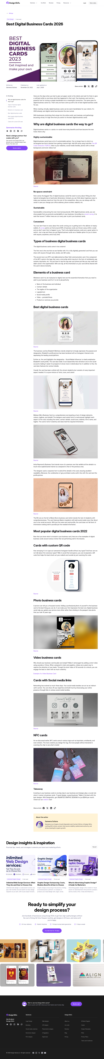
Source (35, 186)
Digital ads (45, 1036)
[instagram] (36, 1053)
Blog (66, 1033)
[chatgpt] (11, 131)
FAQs (82, 1033)
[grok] (22, 131)
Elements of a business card (15, 110)
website (45, 799)
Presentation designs (47, 1029)
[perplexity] (14, 131)
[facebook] (85, 86)
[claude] (18, 131)
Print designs (29, 1036)
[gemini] (7, 131)
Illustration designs (31, 1033)
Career (83, 1025)
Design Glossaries (86, 1029)
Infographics (45, 1033)
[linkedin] (92, 86)
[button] (34, 3)
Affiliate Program (85, 1021)
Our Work (43, 3)
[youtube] (45, 1053)
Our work (67, 1025)
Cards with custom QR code (15, 121)
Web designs (45, 1021)
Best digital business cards (15, 113)
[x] (88, 86)
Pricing (58, 3)
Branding (28, 1025)
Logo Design (29, 1021)
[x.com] (39, 1053)
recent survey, (89, 214)
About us (67, 1021)
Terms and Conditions (87, 1040)
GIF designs (45, 1025)
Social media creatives (32, 1029)
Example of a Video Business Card (44, 673)
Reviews (51, 3)
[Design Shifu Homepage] (13, 3)
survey (42, 228)
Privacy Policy (84, 1036)
